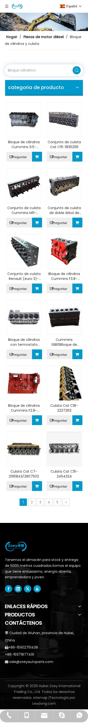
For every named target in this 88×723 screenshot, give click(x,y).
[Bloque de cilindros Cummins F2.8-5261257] (24, 382)
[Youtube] (37, 588)
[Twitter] (27, 588)
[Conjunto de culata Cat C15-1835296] (64, 119)
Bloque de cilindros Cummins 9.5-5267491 (24, 144)
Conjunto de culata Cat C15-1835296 (64, 144)
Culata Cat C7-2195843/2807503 (24, 474)
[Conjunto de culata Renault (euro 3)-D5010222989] (24, 251)
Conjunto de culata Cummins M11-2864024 (24, 210)
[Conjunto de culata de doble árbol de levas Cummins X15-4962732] (64, 185)
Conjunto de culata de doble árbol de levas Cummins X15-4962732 (64, 210)
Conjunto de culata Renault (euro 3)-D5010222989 (24, 276)
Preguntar (19, 157)
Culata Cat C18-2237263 (64, 408)
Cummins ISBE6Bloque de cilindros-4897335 (64, 342)
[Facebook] (8, 588)
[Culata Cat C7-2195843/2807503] (24, 448)
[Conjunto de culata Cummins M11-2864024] (24, 185)
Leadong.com (44, 703)
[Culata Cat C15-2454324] (64, 448)
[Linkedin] (18, 588)
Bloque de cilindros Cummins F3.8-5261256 (64, 276)
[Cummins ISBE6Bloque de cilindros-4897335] (64, 317)
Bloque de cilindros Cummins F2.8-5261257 (24, 408)
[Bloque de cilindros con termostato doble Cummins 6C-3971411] (24, 317)
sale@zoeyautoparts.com (31, 661)
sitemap (40, 697)
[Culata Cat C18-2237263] (64, 382)
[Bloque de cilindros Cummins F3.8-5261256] (64, 251)
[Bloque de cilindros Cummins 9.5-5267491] (24, 119)
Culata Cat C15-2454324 (64, 474)
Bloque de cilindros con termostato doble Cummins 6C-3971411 (24, 342)
